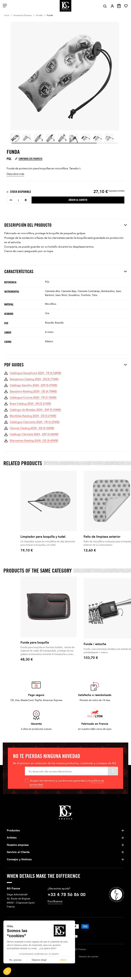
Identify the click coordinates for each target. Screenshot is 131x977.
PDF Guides (14, 364)
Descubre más (15, 174)
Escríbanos (55, 901)
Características (18, 271)
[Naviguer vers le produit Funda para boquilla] (49, 606)
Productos (13, 830)
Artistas (12, 838)
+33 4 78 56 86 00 (66, 895)
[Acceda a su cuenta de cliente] (112, 6)
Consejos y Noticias (19, 859)
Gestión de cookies (88, 956)
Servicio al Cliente (18, 852)
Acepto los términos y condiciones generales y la (67, 782)
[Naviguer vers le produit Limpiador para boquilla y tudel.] (49, 501)
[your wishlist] (126, 6)
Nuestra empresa (18, 845)
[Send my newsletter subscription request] (113, 771)
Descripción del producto (28, 225)
